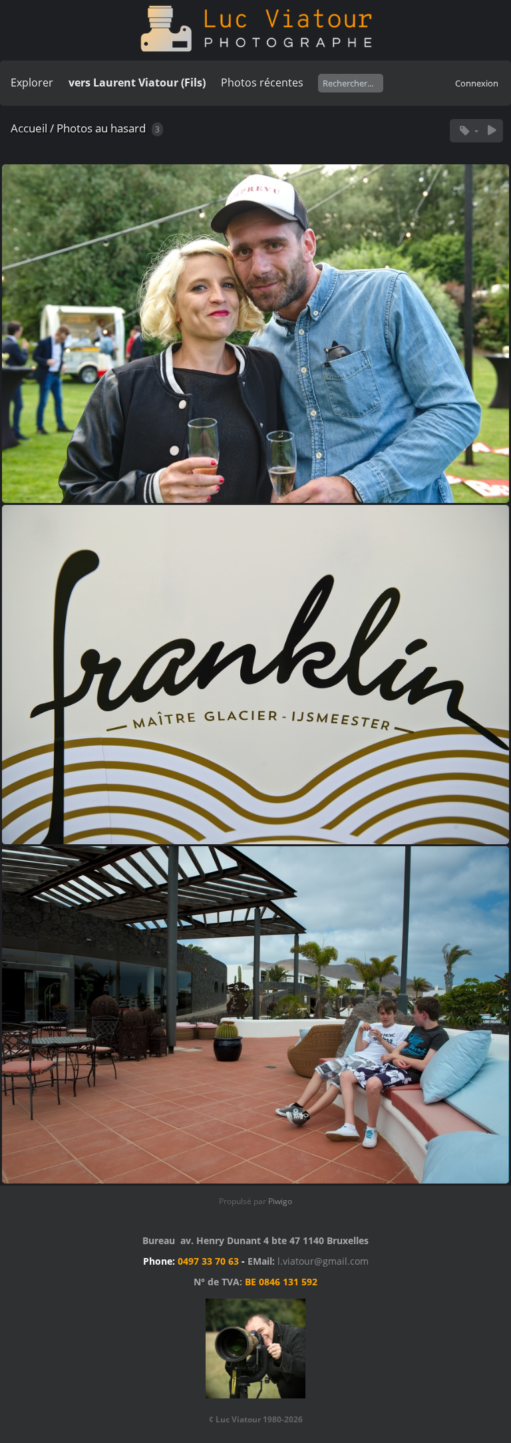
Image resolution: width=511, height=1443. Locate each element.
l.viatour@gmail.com (323, 1261)
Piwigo (280, 1201)
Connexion (476, 83)
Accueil (29, 128)
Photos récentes (262, 82)
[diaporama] (492, 130)
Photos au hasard (101, 128)
